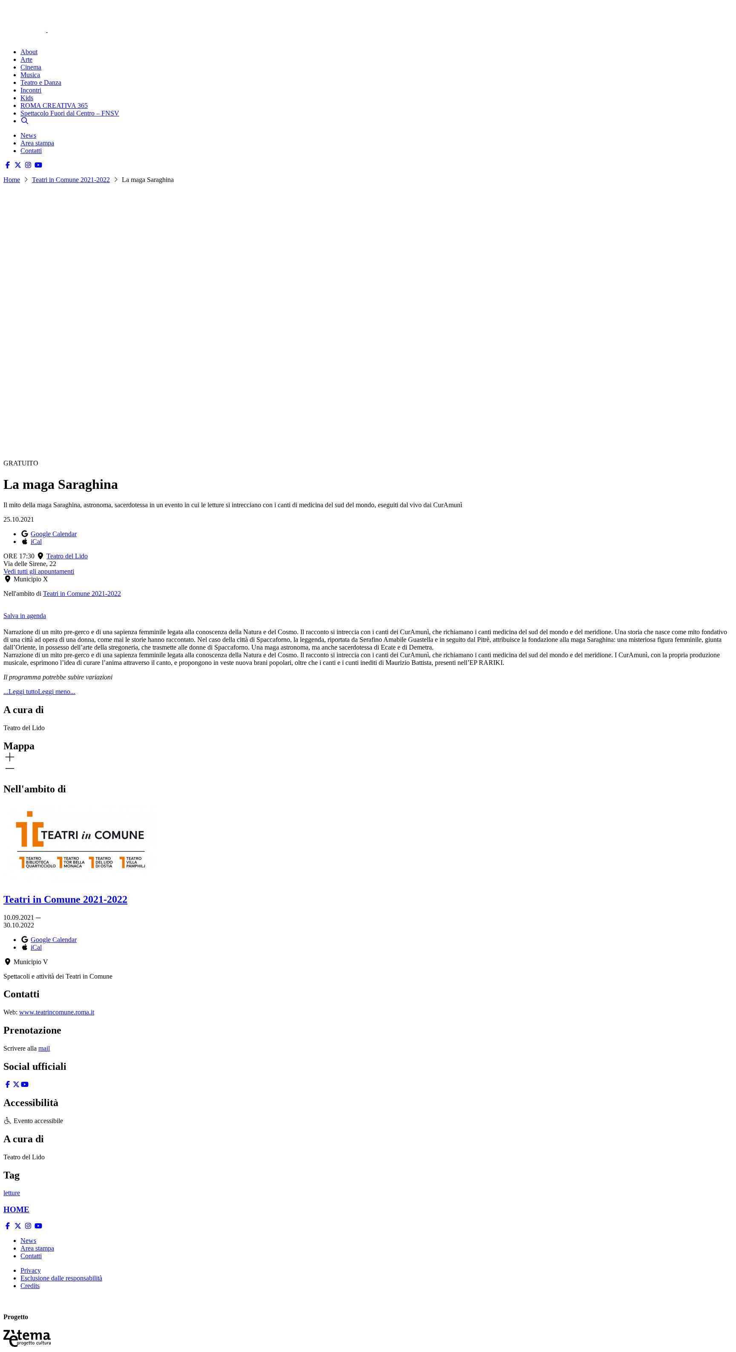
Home (11, 179)
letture (11, 1192)
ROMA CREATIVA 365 (54, 105)
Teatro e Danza (40, 82)
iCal (36, 541)
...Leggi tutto (20, 691)
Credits (30, 1285)
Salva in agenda (24, 615)
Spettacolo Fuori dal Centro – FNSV (69, 113)
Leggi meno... (56, 691)
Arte (26, 59)
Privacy (30, 1270)
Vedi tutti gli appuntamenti (38, 571)
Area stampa (37, 143)
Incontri (30, 90)
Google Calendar (54, 533)
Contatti (31, 150)
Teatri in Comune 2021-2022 (71, 179)
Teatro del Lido (67, 556)
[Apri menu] (7, 37)
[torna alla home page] (37, 17)
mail (44, 1048)
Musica (30, 74)
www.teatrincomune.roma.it (56, 1012)
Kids (26, 97)
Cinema (30, 67)
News (28, 135)
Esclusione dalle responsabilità (61, 1278)
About (28, 51)
